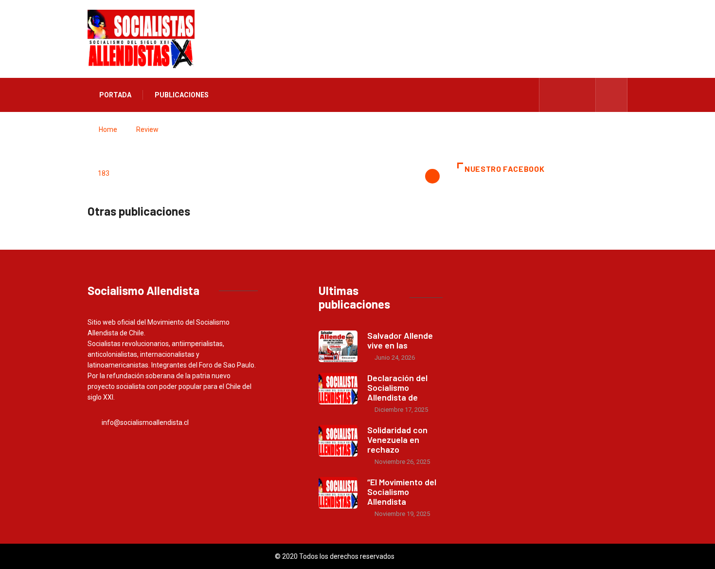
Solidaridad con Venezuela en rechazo (397, 439)
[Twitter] (568, 95)
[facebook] (552, 95)
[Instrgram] (583, 95)
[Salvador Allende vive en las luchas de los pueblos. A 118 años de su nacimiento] (338, 346)
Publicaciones (182, 95)
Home (108, 129)
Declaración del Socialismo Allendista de (397, 387)
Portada (115, 95)
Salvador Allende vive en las (400, 340)
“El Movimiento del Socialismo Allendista (401, 492)
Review (147, 129)
